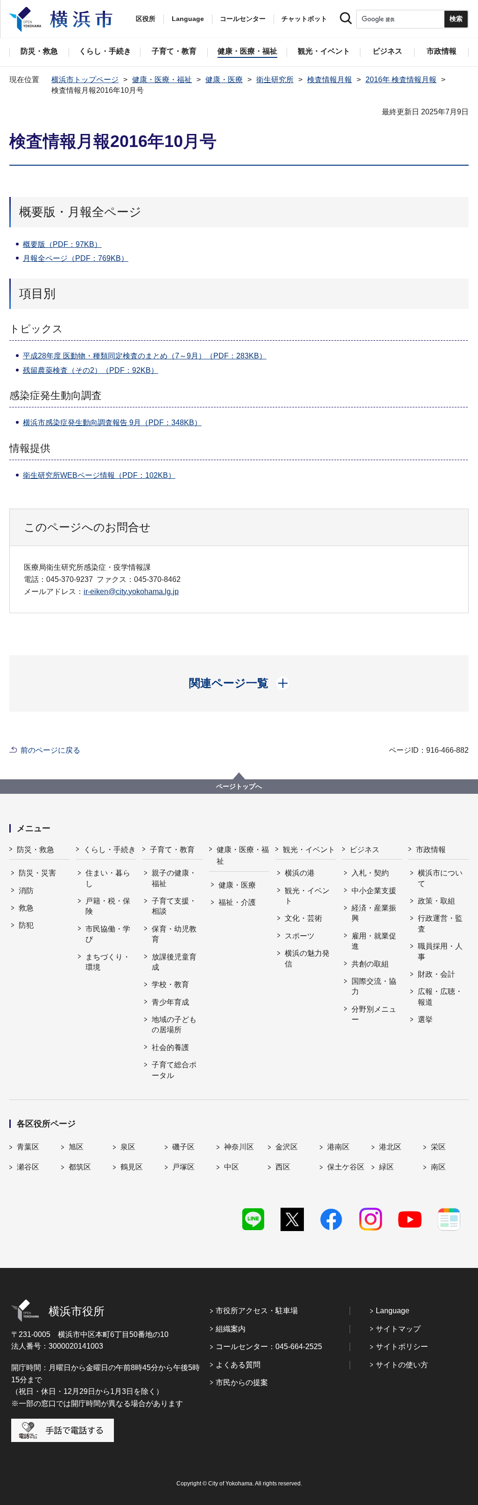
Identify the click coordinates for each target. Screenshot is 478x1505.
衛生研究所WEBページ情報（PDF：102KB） (99, 475)
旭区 (76, 1147)
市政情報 (431, 850)
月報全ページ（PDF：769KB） (75, 258)
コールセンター (243, 18)
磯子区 (183, 1147)
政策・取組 (436, 901)
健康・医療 (224, 80)
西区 (282, 1167)
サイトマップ (398, 1329)
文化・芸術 (303, 918)
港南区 (338, 1147)
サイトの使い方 (402, 1365)
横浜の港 (300, 873)
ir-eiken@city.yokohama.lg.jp (131, 591)
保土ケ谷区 (346, 1167)
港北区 (390, 1147)
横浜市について (440, 878)
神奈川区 (239, 1147)
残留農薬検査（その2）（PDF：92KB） (90, 370)
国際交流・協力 (373, 986)
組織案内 (231, 1329)
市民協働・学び (107, 934)
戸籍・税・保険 (107, 906)
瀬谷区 (28, 1167)
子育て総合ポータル (174, 1070)
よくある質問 (238, 1365)
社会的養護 (170, 1047)
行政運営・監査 (440, 923)
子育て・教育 (172, 850)
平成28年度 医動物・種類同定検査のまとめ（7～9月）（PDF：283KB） (145, 356)
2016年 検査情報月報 (401, 80)
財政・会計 (436, 974)
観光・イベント (309, 850)
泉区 (127, 1147)
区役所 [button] (145, 18)
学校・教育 (170, 984)
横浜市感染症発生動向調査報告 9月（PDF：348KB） (112, 423)
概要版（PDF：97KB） (62, 244)
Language (392, 1311)
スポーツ (300, 936)
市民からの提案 (242, 1382)
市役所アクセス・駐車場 (257, 1311)
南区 (438, 1167)
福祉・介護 (237, 902)
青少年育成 (170, 1002)
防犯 (26, 925)
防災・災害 (37, 873)
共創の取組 (370, 964)
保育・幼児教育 (174, 934)
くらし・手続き (110, 850)
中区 (231, 1167)
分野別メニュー (373, 1014)
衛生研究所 (275, 80)
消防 (26, 891)
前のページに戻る (50, 750)
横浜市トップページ (85, 80)
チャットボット (304, 18)
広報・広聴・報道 (440, 996)
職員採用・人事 (440, 951)
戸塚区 (183, 1167)
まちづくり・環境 (107, 962)
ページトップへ (239, 786)
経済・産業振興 (373, 913)
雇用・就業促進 (373, 941)
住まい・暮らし (107, 878)
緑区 (386, 1167)
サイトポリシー (402, 1347)
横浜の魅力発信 (307, 958)
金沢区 (286, 1147)
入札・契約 (370, 873)
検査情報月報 (329, 80)
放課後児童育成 (174, 962)
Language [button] (188, 18)
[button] (239, 683)
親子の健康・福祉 (174, 878)
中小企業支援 (373, 891)
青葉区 (28, 1147)
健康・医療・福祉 (162, 80)
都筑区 (80, 1167)
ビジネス (365, 850)
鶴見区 (131, 1167)
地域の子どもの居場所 (174, 1024)
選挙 (425, 1019)
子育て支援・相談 (174, 906)
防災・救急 (35, 850)
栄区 (438, 1147)
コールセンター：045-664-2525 (269, 1347)
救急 (26, 908)
